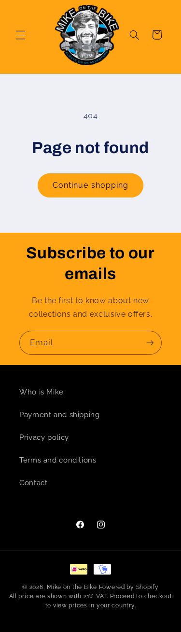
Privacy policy (44, 437)
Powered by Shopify (129, 587)
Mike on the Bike (72, 587)
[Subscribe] (150, 342)
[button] (20, 35)
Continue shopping (90, 185)
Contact (33, 482)
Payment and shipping (59, 414)
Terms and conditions (58, 460)
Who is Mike (41, 392)
